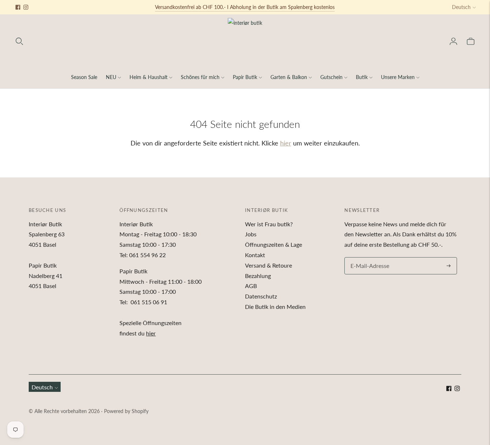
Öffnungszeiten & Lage (273, 244)
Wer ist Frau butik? (269, 224)
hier (285, 143)
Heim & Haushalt (148, 77)
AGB (251, 285)
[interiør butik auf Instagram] (25, 7)
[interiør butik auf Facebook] (17, 7)
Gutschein (331, 77)
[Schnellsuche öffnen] (19, 41)
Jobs (250, 234)
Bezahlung (258, 275)
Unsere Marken (398, 77)
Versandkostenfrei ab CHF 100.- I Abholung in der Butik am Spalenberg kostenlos (245, 7)
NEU (111, 77)
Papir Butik (245, 77)
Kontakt (255, 254)
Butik (362, 77)
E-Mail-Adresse (368, 258)
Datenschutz (261, 296)
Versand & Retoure (268, 265)
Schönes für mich (200, 77)
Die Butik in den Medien (275, 306)
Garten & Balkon (288, 77)
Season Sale (84, 77)
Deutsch (461, 7)
